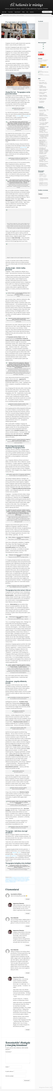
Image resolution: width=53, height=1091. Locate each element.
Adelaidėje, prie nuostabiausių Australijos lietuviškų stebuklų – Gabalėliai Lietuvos (43, 149)
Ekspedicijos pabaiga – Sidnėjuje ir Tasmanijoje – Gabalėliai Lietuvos (43, 128)
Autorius (32, 12)
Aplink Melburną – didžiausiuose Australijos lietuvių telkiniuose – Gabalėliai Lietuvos (43, 142)
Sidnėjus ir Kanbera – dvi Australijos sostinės (43, 131)
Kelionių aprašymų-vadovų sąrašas (43, 90)
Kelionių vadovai (12, 15)
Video (23, 12)
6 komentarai (25, 34)
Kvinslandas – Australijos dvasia (43, 137)
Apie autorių (42, 80)
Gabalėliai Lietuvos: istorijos (43, 183)
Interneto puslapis (9, 1076)
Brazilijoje (7, 855)
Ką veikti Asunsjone (21, 878)
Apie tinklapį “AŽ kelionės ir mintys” (43, 83)
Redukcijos (7, 881)
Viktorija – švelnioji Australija (43, 145)
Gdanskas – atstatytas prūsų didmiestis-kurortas (43, 114)
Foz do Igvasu (26, 115)
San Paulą (18, 115)
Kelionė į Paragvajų (13, 879)
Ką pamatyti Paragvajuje (12, 878)
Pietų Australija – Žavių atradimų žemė (43, 152)
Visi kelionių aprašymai (41, 102)
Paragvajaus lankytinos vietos (14, 880)
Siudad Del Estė (12, 881)
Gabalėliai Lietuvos (43, 178)
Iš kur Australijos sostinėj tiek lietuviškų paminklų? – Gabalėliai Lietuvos (43, 157)
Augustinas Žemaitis (14, 34)
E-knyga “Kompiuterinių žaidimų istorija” (42, 86)
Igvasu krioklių (23, 147)
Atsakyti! (27, 899)
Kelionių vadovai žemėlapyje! (43, 93)
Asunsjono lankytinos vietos (22, 877)
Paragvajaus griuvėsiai (12, 880)
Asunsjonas (14, 877)
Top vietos (10, 12)
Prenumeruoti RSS (44, 198)
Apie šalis (4, 12)
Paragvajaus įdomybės (21, 880)
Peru (19, 852)
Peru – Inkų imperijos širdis (43, 110)
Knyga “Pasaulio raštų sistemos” (42, 99)
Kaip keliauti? (17, 12)
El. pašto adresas (9, 1071)
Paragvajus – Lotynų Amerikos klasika (18, 30)
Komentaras (8, 1051)
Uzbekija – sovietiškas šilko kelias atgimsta (42, 119)
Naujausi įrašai (6, 15)
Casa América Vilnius (16, 894)
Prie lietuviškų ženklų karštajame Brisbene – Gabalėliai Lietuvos (44, 135)
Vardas (7, 1066)
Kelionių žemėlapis (20, 15)
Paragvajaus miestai (23, 880)
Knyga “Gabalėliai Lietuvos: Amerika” (43, 96)
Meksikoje (14, 852)
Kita (27, 12)
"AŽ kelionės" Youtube (42, 174)
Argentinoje (13, 855)
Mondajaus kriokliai (21, 879)
